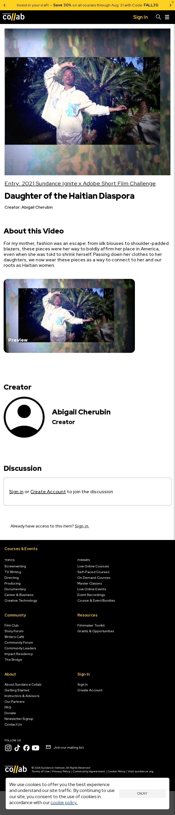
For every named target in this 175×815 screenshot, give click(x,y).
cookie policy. (64, 802)
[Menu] (167, 17)
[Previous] (4, 5)
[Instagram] (8, 748)
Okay (142, 793)
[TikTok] (17, 748)
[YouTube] (35, 748)
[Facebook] (26, 748)
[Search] (158, 17)
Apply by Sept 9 (142, 5)
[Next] (170, 5)
